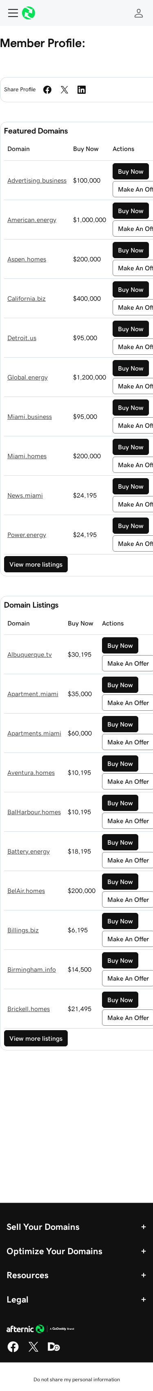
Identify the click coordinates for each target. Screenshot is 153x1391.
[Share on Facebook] (47, 89)
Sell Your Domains (43, 1226)
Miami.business (29, 416)
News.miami (25, 495)
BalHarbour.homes (34, 812)
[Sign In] (138, 13)
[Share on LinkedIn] (81, 89)
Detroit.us (21, 337)
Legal (18, 1299)
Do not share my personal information (76, 1379)
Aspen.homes (26, 259)
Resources (28, 1274)
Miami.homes (27, 456)
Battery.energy (28, 851)
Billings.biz (23, 930)
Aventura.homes (31, 772)
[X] (33, 1351)
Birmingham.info (31, 969)
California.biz (26, 298)
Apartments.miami (34, 733)
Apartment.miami (32, 693)
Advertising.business (37, 180)
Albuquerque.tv (29, 654)
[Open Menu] (10, 13)
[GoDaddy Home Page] (40, 1330)
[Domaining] (53, 1351)
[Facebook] (13, 1351)
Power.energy (26, 534)
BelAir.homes (26, 890)
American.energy (31, 219)
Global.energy (27, 377)
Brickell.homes (28, 1008)
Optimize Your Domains (54, 1251)
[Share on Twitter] (64, 89)
